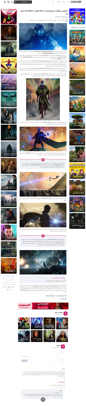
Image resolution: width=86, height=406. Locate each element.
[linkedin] (7, 290)
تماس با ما (13, 284)
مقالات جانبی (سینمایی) (11, 68)
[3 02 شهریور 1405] (9, 82)
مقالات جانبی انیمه (12, 201)
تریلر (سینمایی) (80, 156)
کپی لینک (31, 20)
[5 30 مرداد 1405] (9, 182)
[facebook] (6, 287)
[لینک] (26, 356)
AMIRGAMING (57, 392)
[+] (27, 356)
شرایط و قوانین (6, 284)
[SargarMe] (10, 276)
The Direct (62, 298)
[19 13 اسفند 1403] (77, 171)
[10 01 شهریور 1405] (9, 116)
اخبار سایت (6, 282)
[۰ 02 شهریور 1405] (9, 249)
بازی (68, 1)
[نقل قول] (24, 356)
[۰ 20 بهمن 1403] (77, 187)
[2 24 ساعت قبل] (9, 33)
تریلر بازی (82, 40)
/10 (62, 21)
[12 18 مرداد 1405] (77, 71)
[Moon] (11, 1)
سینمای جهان (64, 323)
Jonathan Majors (61, 295)
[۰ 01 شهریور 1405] (9, 166)
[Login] (5, 2)
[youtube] (9, 287)
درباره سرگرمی (12, 282)
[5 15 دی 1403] (77, 204)
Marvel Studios (49, 295)
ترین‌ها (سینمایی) (12, 184)
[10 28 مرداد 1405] (9, 232)
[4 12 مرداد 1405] (77, 104)
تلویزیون (58, 1)
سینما (64, 1)
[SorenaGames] (4, 276)
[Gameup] (8, 1)
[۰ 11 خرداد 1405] (77, 154)
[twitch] (10, 290)
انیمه (53, 1)
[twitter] (4, 287)
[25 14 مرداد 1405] (77, 88)
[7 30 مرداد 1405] (9, 132)
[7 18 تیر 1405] (77, 138)
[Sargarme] (76, 1)
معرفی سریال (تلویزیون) (11, 51)
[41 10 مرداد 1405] (77, 121)
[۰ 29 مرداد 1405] (77, 38)
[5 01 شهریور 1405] (9, 149)
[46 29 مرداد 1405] (9, 266)
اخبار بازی (81, 56)
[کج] (22, 356)
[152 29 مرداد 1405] (9, 199)
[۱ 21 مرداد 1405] (77, 54)
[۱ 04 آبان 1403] (77, 221)
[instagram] (14, 287)
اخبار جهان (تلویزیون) (50, 323)
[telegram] (11, 287)
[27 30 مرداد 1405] (9, 99)
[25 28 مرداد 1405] (9, 216)
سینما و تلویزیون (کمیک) (40, 20)
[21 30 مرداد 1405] (9, 66)
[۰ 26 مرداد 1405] (9, 49)
